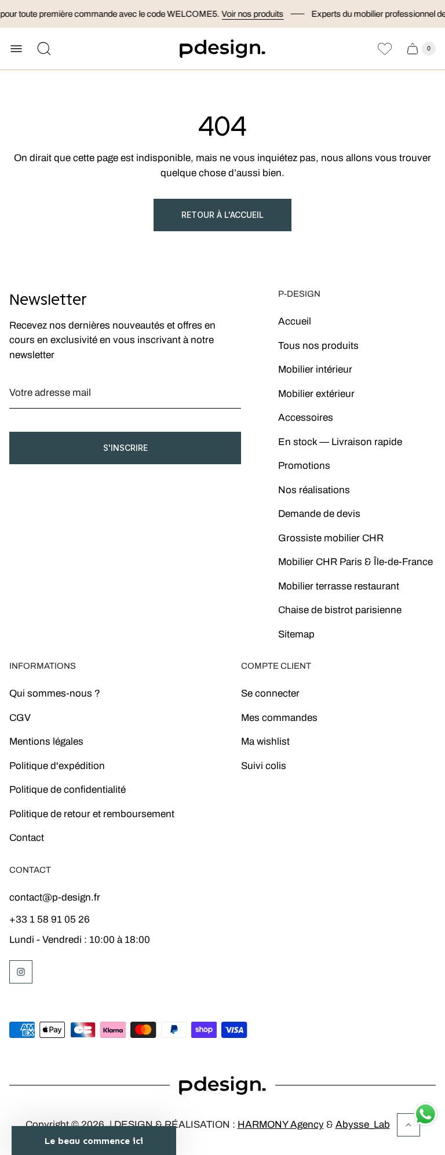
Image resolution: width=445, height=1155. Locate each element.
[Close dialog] (381, 493)
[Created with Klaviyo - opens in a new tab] (222, 723)
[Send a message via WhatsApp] (425, 1114)
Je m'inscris (280, 671)
